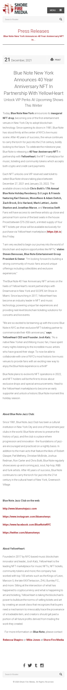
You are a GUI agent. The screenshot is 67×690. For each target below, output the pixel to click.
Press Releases (33, 31)
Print (58, 60)
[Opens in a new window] (24, 665)
